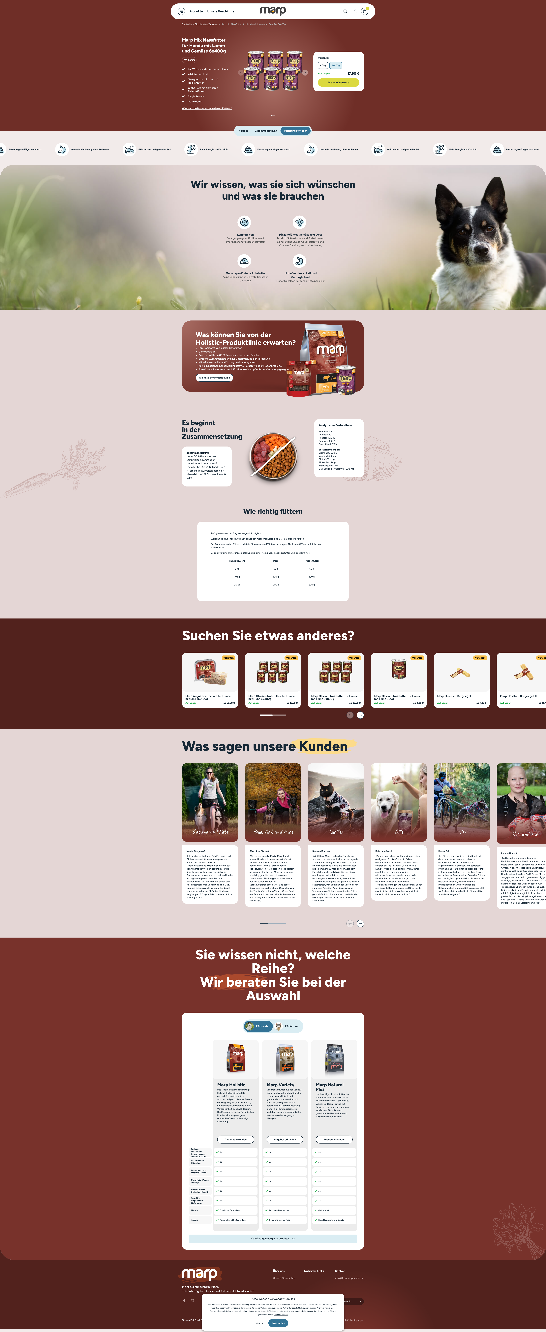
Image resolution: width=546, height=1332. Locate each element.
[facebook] (184, 1300)
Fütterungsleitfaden (295, 130)
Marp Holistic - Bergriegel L (455, 696)
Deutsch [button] (346, 1301)
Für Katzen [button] (291, 1026)
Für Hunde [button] (262, 1026)
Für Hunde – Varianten (206, 24)
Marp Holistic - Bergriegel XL (519, 696)
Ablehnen (260, 1323)
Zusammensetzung (266, 130)
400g (323, 65)
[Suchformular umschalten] (345, 11)
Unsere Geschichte (284, 1278)
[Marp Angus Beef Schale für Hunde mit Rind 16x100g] (210, 672)
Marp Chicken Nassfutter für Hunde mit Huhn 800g (397, 697)
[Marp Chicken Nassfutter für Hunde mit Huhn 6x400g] (272, 672)
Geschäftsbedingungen (352, 1320)
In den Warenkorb (338, 82)
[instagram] (192, 1300)
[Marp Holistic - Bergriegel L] (461, 672)
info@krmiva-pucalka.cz (349, 1278)
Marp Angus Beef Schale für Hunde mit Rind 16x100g (208, 697)
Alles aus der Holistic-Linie (214, 377)
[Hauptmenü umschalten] (181, 11)
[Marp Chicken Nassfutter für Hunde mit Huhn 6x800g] (335, 672)
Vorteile (243, 130)
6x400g (336, 65)
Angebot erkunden (236, 1139)
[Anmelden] (355, 11)
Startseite (187, 24)
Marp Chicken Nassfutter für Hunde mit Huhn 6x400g (271, 697)
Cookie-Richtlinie (281, 1315)
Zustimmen (278, 1323)
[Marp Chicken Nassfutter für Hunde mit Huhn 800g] (398, 672)
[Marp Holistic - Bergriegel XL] (524, 672)
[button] (305, 73)
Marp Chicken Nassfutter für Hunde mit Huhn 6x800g (334, 697)
